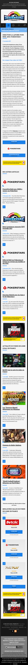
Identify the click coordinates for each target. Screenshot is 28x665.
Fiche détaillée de (14, 155)
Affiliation (21, 627)
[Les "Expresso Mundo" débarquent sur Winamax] (14, 398)
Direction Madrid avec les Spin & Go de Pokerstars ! (14, 295)
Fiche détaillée (14, 534)
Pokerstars (16, 48)
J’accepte (15, 663)
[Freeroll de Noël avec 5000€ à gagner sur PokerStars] (14, 181)
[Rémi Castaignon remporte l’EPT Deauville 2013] (14, 217)
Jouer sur (14, 142)
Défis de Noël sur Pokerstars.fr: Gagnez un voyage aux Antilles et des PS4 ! (14, 261)
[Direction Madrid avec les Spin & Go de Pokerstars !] (14, 287)
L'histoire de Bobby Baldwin (12, 445)
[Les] (4, 425)
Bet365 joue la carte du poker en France (13, 371)
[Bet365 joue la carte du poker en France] (14, 360)
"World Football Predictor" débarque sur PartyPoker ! (11, 482)
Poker (14, 586)
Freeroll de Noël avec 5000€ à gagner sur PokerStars (12, 190)
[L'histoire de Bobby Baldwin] (14, 436)
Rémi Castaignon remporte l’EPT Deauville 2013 (14, 227)
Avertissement (14, 627)
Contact (17, 629)
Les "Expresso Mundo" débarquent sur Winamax (11, 408)
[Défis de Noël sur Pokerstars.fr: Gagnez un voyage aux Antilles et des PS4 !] (14, 252)
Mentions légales (6, 627)
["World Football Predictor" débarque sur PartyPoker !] (14, 472)
